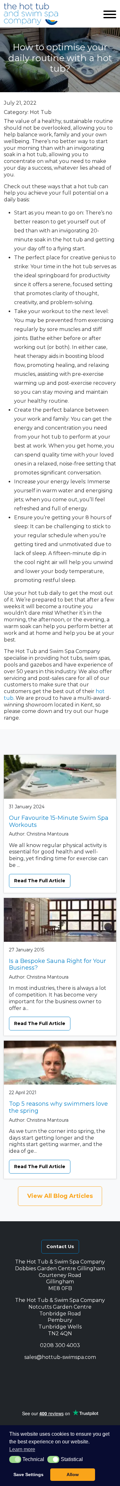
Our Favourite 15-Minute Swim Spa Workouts (58, 821)
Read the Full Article (39, 881)
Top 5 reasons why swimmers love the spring (58, 1107)
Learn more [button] (22, 1449)
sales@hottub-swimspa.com (60, 1357)
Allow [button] (73, 1474)
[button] (33, 1371)
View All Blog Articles (60, 1195)
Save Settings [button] (28, 1474)
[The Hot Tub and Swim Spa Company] (31, 14)
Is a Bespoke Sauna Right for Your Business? (57, 964)
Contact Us (60, 1246)
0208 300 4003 (60, 1345)
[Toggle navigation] (109, 13)
